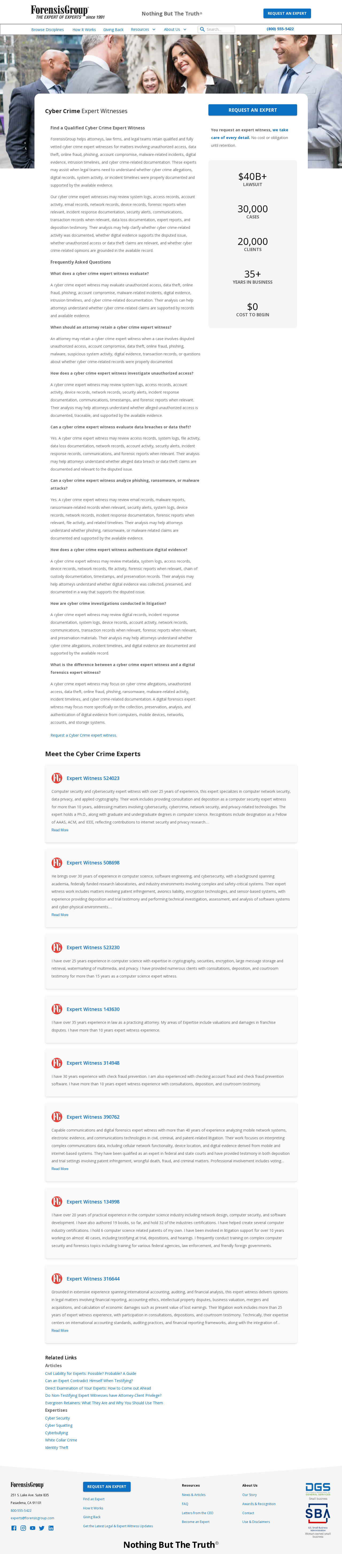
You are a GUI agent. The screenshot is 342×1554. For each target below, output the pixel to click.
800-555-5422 (21, 1510)
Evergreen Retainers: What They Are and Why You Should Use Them (104, 1403)
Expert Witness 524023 (93, 778)
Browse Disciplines (47, 29)
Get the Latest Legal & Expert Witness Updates (118, 1526)
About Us (172, 29)
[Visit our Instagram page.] (23, 1529)
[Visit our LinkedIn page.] (51, 1529)
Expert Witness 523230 (93, 947)
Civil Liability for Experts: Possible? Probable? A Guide (90, 1373)
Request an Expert (287, 13)
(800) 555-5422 (280, 28)
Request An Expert (106, 1486)
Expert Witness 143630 (93, 1009)
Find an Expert (93, 1499)
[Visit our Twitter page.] (41, 1529)
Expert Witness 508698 (93, 862)
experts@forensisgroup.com (32, 1518)
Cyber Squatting (58, 1425)
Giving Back (113, 29)
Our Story (249, 1495)
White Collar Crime (61, 1440)
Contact (248, 1513)
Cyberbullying (56, 1432)
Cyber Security (57, 1418)
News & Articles (193, 1495)
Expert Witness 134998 (93, 1201)
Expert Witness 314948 (93, 1063)
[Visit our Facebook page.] (14, 1529)
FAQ (185, 1504)
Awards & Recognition (259, 1504)
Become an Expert (195, 1522)
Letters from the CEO (197, 1513)
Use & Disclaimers (256, 1522)
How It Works (84, 29)
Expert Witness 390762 (93, 1117)
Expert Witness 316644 (93, 1278)
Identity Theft (56, 1447)
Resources (140, 29)
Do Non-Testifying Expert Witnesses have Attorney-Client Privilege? (103, 1395)
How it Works (93, 1508)
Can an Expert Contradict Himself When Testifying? (89, 1380)
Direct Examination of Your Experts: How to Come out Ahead (98, 1388)
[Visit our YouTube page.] (32, 1529)
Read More (60, 830)
